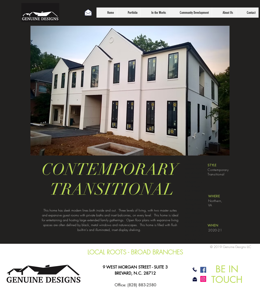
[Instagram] (203, 279)
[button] (130, 91)
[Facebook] (203, 270)
